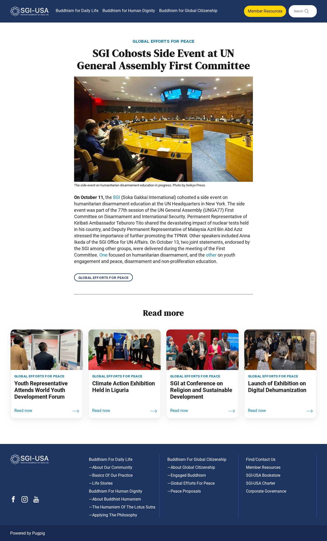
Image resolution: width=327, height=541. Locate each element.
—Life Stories (101, 483)
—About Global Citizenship (191, 467)
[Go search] (306, 12)
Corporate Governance (266, 491)
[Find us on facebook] (13, 500)
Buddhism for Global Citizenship (188, 10)
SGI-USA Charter (260, 483)
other (211, 255)
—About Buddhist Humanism (115, 499)
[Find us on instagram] (24, 501)
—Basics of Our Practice (111, 475)
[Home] (29, 11)
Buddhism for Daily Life (77, 10)
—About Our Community (110, 467)
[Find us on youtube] (36, 501)
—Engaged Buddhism (186, 475)
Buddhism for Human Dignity (128, 10)
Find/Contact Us (260, 459)
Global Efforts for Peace (103, 277)
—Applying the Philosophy (113, 515)
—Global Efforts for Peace (191, 483)
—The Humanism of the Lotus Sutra (122, 507)
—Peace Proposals (184, 491)
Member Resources (265, 11)
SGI (116, 197)
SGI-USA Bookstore (263, 475)
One (103, 255)
